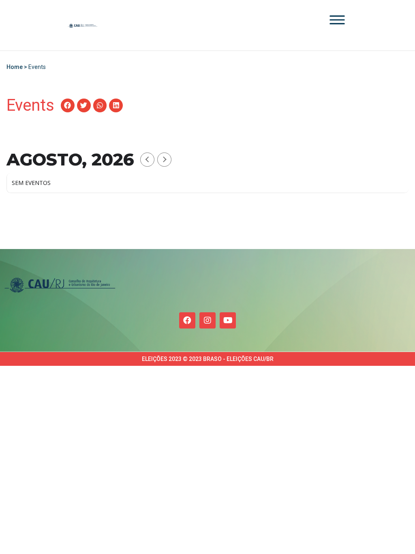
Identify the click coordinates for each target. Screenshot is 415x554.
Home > (17, 67)
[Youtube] (228, 320)
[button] (68, 105)
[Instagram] (207, 320)
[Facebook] (187, 320)
